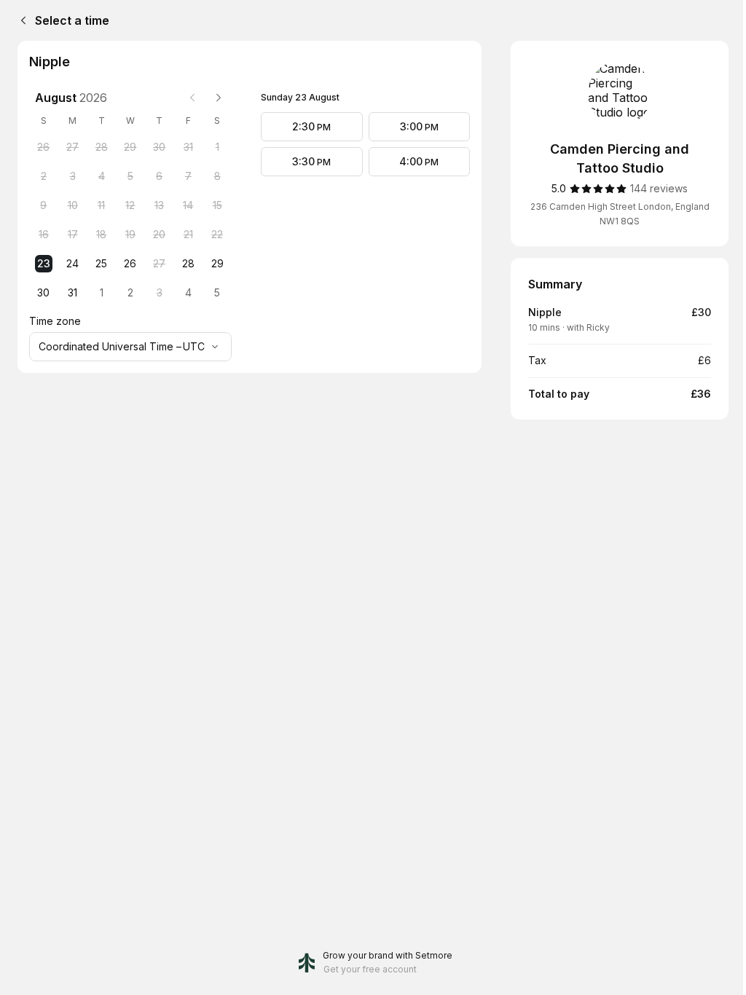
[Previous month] (192, 97)
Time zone (55, 321)
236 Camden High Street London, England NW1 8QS (620, 214)
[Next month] (218, 97)
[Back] (20, 20)
